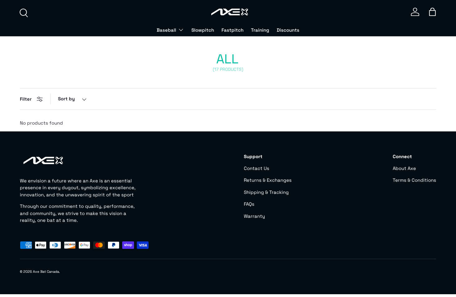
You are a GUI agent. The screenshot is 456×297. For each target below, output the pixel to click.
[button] (432, 12)
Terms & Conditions (414, 180)
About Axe (404, 168)
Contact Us (256, 168)
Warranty (254, 216)
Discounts (288, 30)
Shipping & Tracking (266, 192)
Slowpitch (202, 30)
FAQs (249, 204)
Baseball (166, 30)
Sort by (66, 99)
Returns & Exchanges (268, 180)
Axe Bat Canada (46, 271)
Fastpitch (232, 30)
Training (260, 30)
